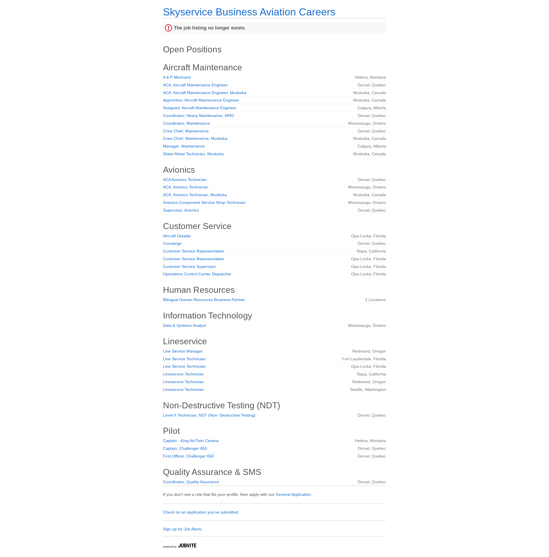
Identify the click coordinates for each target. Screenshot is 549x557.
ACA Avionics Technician (185, 179)
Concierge (172, 243)
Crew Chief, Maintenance (186, 131)
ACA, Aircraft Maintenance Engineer (195, 85)
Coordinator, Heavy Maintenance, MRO (198, 115)
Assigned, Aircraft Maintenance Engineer (199, 108)
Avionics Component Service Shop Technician (204, 202)
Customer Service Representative (193, 251)
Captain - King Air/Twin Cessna (191, 440)
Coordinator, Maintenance (186, 123)
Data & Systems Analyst (184, 325)
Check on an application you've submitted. (201, 512)
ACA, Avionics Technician (185, 187)
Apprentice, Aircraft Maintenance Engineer (201, 100)
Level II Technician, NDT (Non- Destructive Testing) (209, 415)
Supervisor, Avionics (181, 210)
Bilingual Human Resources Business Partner (204, 299)
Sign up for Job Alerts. (183, 529)
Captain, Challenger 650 (185, 448)
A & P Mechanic (177, 77)
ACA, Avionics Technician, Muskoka (195, 194)
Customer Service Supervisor (189, 266)
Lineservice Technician (183, 374)
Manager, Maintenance (184, 146)
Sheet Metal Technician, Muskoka (193, 154)
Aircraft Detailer (177, 236)
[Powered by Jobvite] (179, 546)
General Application (293, 494)
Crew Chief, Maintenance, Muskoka (195, 138)
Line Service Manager (183, 351)
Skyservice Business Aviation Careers (249, 12)
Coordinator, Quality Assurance (191, 482)
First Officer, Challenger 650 (188, 456)
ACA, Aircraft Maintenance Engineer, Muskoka (204, 92)
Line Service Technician (184, 359)
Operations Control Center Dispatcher (197, 274)
